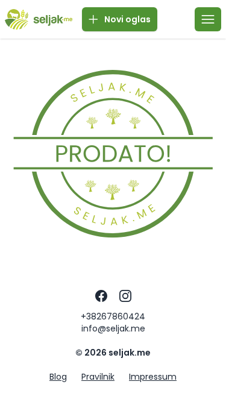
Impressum (153, 377)
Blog (58, 377)
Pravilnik (98, 377)
